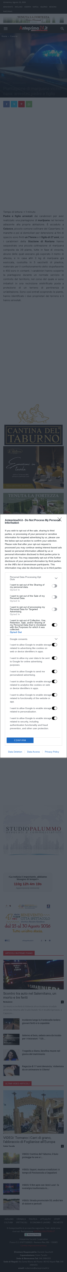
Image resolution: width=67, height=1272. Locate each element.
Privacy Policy (52, 751)
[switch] (54, 585)
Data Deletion (15, 751)
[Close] (61, 520)
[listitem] (33, 578)
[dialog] (33, 636)
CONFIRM (20, 740)
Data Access (33, 751)
